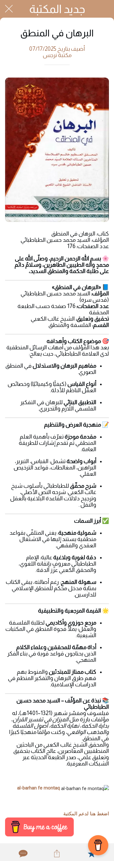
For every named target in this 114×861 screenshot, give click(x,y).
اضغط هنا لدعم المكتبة (86, 814)
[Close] (9, 9)
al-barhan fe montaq (38, 788)
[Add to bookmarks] (91, 853)
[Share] (57, 853)
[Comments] (22, 853)
